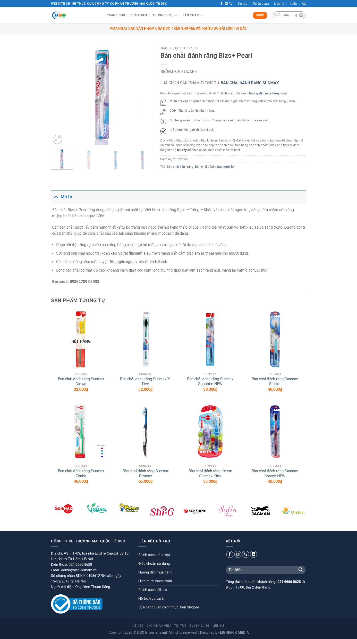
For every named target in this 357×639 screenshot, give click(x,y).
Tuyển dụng (261, 3)
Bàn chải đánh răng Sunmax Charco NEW (275, 473)
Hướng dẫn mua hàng (155, 572)
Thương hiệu (163, 15)
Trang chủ (116, 15)
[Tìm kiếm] (304, 3)
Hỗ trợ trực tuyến (151, 599)
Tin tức (242, 3)
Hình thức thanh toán (155, 581)
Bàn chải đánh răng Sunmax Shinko (275, 381)
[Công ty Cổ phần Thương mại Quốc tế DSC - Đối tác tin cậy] (75, 15)
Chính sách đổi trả (152, 590)
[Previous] (59, 94)
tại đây (182, 150)
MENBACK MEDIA (234, 633)
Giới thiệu (138, 15)
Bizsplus (190, 48)
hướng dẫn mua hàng (264, 93)
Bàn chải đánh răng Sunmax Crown (81, 381)
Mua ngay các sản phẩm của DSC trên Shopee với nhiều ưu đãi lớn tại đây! (178, 28)
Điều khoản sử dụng (154, 564)
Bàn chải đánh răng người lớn (215, 166)
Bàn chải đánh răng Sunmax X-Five (145, 381)
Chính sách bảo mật (154, 555)
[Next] (144, 94)
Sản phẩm (190, 15)
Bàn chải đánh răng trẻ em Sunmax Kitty (210, 473)
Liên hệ (279, 3)
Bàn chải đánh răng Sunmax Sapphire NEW (210, 381)
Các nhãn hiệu (159, 625)
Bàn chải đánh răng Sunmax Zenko (81, 473)
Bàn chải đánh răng (180, 166)
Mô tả (66, 196)
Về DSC (138, 625)
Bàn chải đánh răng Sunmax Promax (145, 473)
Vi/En (293, 3)
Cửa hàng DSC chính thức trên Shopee (168, 607)
